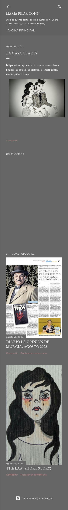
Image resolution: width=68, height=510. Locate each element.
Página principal (21, 30)
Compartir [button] (12, 140)
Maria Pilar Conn (22, 13)
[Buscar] (59, 6)
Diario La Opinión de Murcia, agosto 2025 (27, 344)
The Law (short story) (28, 468)
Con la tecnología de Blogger (37, 498)
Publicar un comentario (34, 353)
